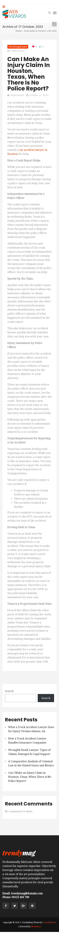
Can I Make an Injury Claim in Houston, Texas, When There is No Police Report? (28, 73)
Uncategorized (18, 46)
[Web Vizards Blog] (14, 13)
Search (9, 691)
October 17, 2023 (39, 95)
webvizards (17, 95)
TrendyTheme (49, 922)
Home (19, 31)
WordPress (36, 926)
